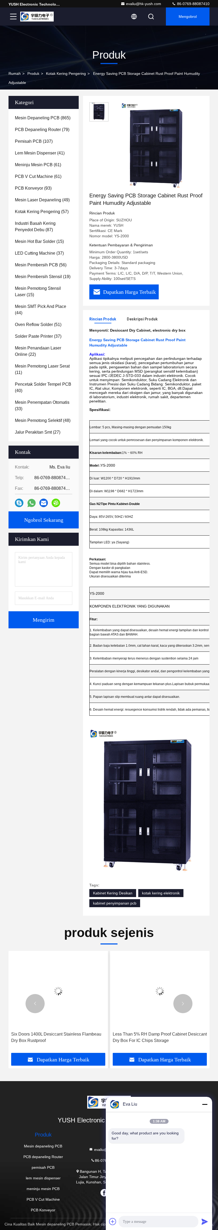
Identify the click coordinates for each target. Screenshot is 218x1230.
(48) (42, 420)
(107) (34, 141)
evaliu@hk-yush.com (143, 4)
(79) (42, 129)
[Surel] (43, 502)
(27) (37, 432)
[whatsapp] (31, 503)
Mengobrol (188, 16)
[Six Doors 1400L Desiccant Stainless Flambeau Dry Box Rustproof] (58, 991)
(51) (38, 324)
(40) (43, 387)
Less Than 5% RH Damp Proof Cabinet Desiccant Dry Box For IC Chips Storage (160, 1037)
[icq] (55, 502)
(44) (40, 309)
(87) (35, 226)
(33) (42, 405)
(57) (42, 211)
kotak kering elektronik (161, 893)
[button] (35, 1003)
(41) (40, 153)
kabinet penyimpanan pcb (114, 903)
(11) (42, 369)
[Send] (204, 1221)
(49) (42, 200)
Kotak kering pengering (66, 73)
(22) (38, 351)
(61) (38, 164)
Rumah (15, 73)
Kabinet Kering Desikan (112, 893)
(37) (39, 253)
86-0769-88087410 (192, 4)
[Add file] (112, 1221)
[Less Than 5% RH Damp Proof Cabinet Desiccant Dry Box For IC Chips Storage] (160, 991)
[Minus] (205, 1104)
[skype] (19, 502)
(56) (40, 265)
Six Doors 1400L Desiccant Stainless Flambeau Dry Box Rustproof (56, 1037)
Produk (33, 73)
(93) (33, 188)
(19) (42, 276)
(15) (39, 241)
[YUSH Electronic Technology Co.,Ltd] (37, 16)
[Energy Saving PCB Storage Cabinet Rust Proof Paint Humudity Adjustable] (155, 147)
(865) (42, 118)
